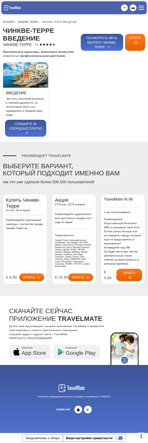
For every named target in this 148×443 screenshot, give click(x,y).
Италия (8, 21)
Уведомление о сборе (42, 438)
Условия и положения (87, 396)
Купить (135, 38)
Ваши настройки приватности (89, 438)
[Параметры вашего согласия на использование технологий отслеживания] (141, 436)
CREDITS (105, 396)
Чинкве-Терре (28, 21)
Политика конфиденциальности (55, 396)
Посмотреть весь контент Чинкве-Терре (102, 42)
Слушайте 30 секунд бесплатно (25, 126)
